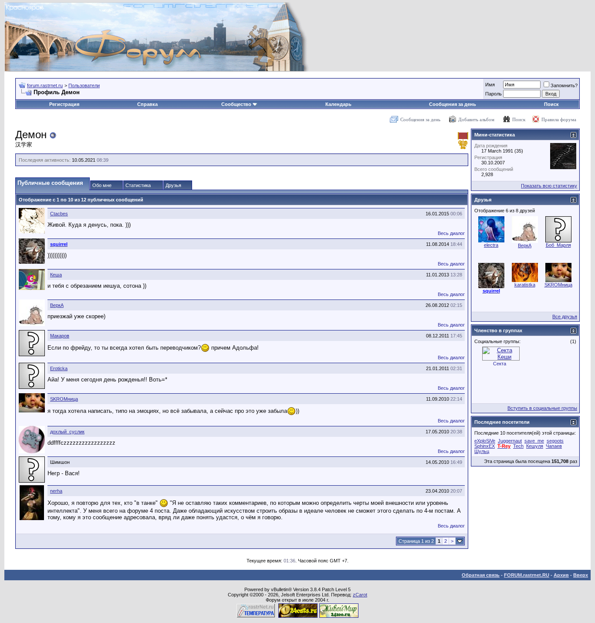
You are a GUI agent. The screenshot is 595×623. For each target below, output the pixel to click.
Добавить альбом (476, 119)
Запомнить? (564, 85)
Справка (147, 104)
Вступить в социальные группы (542, 408)
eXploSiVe (484, 440)
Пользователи (84, 85)
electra (491, 245)
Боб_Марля (558, 245)
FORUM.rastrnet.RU (526, 575)
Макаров (59, 335)
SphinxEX (484, 446)
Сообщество (236, 104)
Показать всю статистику (549, 185)
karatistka (524, 284)
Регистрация (64, 104)
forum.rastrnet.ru (45, 85)
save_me (534, 440)
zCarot (360, 594)
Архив (561, 575)
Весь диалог (451, 233)
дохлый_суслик (67, 431)
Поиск (551, 104)
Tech (518, 446)
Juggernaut (510, 440)
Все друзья (564, 316)
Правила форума (558, 119)
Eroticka (59, 368)
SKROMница (64, 399)
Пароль (493, 93)
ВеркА (57, 305)
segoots (555, 440)
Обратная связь (481, 575)
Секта (499, 363)
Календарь (338, 104)
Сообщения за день (452, 104)
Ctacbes (59, 213)
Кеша (56, 274)
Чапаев (554, 446)
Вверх (580, 575)
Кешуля (534, 446)
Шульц (481, 451)
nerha (56, 491)
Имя (490, 84)
